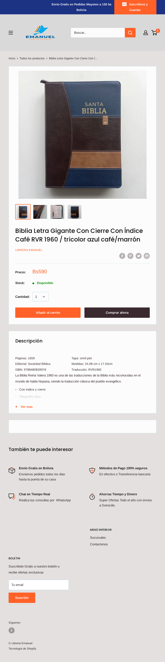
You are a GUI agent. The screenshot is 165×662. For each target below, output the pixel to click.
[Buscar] (130, 32)
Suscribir (22, 597)
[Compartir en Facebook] (122, 256)
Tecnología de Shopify (22, 648)
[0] (154, 32)
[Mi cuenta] (146, 32)
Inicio (12, 58)
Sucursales (98, 537)
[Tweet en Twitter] (139, 256)
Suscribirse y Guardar (138, 7)
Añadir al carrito (48, 312)
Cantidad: (22, 296)
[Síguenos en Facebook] (12, 630)
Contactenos (99, 544)
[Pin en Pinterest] (130, 256)
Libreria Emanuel (28, 250)
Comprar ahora (117, 312)
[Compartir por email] (147, 256)
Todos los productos (32, 58)
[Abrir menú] (11, 32)
